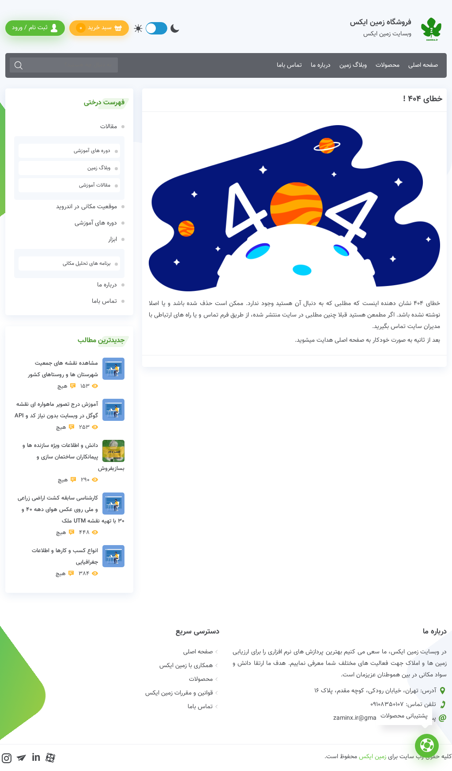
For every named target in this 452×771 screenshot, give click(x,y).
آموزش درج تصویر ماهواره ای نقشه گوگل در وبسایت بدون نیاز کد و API (56, 416)
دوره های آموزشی (92, 151)
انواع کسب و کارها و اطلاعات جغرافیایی (65, 562)
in (36, 757)
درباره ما (321, 65)
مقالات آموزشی (94, 185)
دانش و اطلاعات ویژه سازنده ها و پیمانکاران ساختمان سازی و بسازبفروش (73, 463)
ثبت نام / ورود (30, 28)
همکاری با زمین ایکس (186, 666)
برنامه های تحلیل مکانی (86, 263)
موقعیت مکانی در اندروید (86, 207)
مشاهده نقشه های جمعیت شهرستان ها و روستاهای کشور (63, 375)
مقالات (108, 127)
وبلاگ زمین (353, 65)
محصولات (387, 65)
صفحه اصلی (423, 65)
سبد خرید (95, 28)
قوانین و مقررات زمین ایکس (179, 693)
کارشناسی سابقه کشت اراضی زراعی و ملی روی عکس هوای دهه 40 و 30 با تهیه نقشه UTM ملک (71, 515)
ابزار (112, 239)
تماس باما (289, 65)
